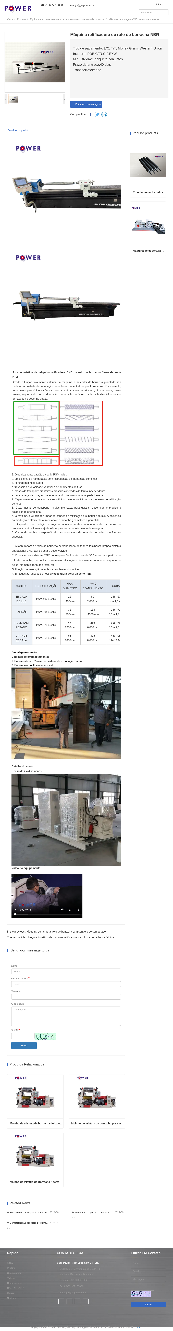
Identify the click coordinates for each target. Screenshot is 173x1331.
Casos (10, 1293)
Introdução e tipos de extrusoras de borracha (94, 1212)
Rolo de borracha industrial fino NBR (149, 192)
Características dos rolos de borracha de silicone (29, 1222)
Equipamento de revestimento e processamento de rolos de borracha (67, 19)
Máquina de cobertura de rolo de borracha (149, 250)
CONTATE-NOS (15, 1288)
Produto (21, 19)
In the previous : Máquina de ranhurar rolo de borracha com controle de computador (57, 931)
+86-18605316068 (52, 5)
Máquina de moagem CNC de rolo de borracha (134, 19)
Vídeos (11, 1278)
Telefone (15, 991)
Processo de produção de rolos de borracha (29, 1212)
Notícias (11, 1298)
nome (14, 965)
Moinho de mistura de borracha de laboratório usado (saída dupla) (36, 1123)
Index (139, 1327)
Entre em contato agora (87, 104)
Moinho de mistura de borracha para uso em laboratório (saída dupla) (98, 1123)
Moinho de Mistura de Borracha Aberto (34, 1182)
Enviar (24, 1045)
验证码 (14, 1030)
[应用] (166, 12)
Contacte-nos (14, 1283)
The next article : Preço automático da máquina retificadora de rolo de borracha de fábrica (60, 937)
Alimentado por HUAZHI (120, 1327)
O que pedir (17, 1003)
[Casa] (18, 9)
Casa (10, 19)
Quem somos (14, 1273)
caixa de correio (19, 978)
